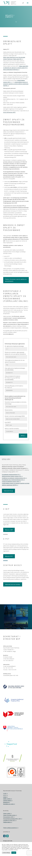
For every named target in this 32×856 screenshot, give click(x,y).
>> (22, 59)
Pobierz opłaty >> (7, 813)
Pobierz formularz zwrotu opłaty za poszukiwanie (15, 280)
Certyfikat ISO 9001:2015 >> (10, 820)
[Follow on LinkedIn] (4, 836)
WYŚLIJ (23, 435)
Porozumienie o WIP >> (9, 817)
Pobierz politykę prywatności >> (10, 827)
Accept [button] (13, 852)
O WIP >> (5, 793)
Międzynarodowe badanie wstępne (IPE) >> (12, 476)
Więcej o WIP (9, 530)
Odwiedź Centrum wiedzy (12, 584)
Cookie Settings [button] (6, 852)
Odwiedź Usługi (8, 490)
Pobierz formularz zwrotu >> (10, 815)
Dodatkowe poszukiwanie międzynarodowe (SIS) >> (14, 478)
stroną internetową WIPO (9, 112)
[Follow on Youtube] (7, 836)
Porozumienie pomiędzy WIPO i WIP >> (12, 818)
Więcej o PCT (9, 556)
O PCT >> (5, 795)
